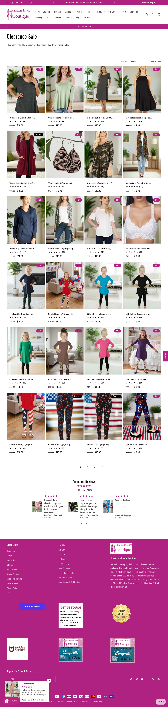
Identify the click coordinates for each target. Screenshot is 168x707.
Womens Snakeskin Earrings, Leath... (61, 183)
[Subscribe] (52, 679)
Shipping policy (85, 701)
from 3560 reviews (84, 489)
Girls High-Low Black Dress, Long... (138, 314)
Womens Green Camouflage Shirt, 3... (100, 183)
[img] (84, 486)
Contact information (98, 701)
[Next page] (110, 467)
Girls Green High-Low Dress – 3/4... (22, 379)
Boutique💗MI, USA (36, 701)
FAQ (8, 592)
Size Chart (62, 545)
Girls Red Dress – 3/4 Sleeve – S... (60, 314)
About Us (62, 554)
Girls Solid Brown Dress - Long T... (60, 379)
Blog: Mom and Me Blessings (70, 582)
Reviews (62, 559)
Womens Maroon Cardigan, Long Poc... (22, 183)
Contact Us (11, 560)
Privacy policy (60, 701)
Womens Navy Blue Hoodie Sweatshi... (22, 248)
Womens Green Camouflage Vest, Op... (139, 183)
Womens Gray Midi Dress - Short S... (100, 118)
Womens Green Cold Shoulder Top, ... (61, 118)
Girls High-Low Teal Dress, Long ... (99, 314)
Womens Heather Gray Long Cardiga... (61, 248)
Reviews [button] (165, 356)
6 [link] (95, 467)
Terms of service (72, 701)
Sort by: (124, 61)
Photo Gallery (64, 563)
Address (10, 564)
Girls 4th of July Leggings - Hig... (59, 445)
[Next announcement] (114, 2)
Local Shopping (64, 568)
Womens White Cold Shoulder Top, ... (100, 248)
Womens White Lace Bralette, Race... (139, 248)
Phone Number (12, 569)
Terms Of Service (13, 583)
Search (9, 555)
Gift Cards (62, 549)
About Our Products (66, 573)
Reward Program (13, 574)
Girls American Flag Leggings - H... (21, 445)
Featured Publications (67, 577)
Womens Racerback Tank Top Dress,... (139, 118)
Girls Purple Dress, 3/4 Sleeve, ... (138, 379)
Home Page (11, 551)
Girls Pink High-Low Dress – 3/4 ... (99, 379)
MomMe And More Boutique (21, 701)
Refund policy (49, 701)
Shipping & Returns (14, 578)
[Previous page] (58, 467)
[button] (69, 12)
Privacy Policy (12, 588)
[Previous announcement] (53, 2)
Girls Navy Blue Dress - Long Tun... (21, 314)
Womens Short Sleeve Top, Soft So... (22, 118)
